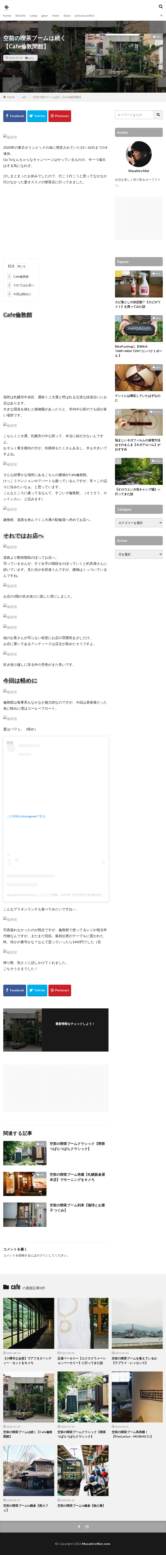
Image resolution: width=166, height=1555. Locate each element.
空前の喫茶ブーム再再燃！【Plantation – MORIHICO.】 (132, 1434)
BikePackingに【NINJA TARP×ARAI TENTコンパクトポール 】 (138, 351)
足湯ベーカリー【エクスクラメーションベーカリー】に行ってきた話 (81, 1360)
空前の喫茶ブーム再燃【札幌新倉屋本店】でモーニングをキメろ (77, 1177)
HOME (11, 97)
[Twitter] (37, 116)
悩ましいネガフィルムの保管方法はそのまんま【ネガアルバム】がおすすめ (137, 444)
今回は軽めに (19, 294)
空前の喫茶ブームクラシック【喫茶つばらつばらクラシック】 (77, 1146)
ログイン (43, 1255)
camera (157, 411)
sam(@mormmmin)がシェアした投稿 (32, 895)
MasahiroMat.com (96, 1544)
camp (33, 15)
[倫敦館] (10, 137)
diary (67, 15)
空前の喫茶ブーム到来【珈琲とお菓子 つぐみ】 (77, 1207)
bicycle (20, 15)
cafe (30, 58)
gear (45, 15)
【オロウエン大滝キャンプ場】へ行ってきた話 (137, 491)
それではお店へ (21, 285)
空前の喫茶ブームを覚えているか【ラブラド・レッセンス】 (134, 1360)
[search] (158, 114)
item (55, 15)
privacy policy (84, 15)
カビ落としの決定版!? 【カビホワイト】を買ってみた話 (137, 304)
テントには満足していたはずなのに (137, 398)
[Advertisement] (56, 219)
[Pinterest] (59, 116)
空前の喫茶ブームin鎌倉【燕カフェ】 (25, 1508)
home (7, 15)
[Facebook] (14, 116)
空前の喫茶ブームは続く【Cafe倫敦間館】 (57, 97)
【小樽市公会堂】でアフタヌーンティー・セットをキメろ (27, 1360)
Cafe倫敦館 (18, 276)
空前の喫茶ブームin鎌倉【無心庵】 (81, 1505)
